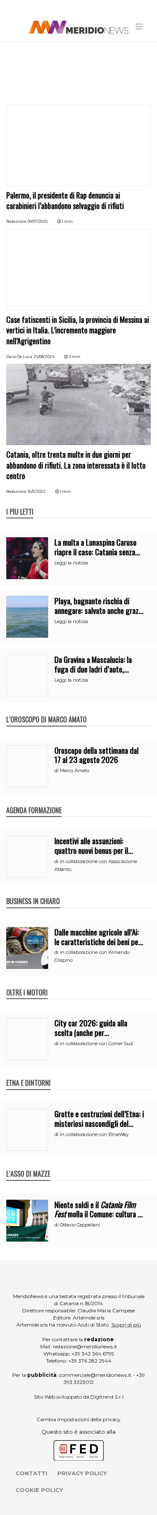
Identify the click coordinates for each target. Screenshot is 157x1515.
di (57, 770)
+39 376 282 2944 (89, 1361)
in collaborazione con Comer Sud (96, 1043)
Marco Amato (74, 770)
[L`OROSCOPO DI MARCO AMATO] (46, 710)
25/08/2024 (43, 356)
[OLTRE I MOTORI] (27, 983)
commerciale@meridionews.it (95, 1375)
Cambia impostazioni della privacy (78, 1419)
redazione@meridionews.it (85, 1346)
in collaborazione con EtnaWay (94, 1134)
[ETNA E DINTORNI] (28, 1074)
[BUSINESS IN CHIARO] (33, 892)
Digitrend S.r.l (107, 1397)
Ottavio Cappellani (80, 1225)
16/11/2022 (37, 491)
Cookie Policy (39, 1490)
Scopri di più (126, 1325)
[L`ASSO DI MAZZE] (28, 1165)
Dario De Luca (19, 356)
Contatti (31, 1473)
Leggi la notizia (71, 563)
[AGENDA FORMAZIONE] (34, 801)
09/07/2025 (38, 221)
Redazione (16, 221)
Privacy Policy (82, 1473)
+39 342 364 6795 (93, 1353)
